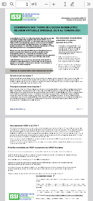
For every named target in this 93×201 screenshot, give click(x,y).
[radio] (65, 4)
